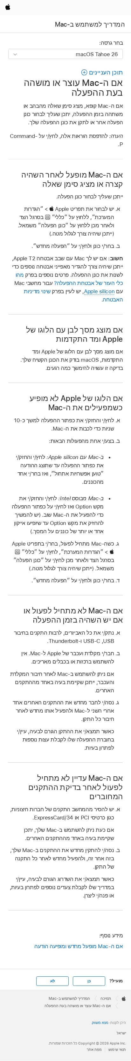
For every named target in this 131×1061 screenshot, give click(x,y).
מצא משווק (100, 1022)
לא (52, 981)
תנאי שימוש (117, 1049)
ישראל (121, 1033)
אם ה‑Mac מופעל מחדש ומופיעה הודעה (78, 946)
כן (89, 981)
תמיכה (105, 998)
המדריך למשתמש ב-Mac (90, 24)
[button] (102, 72)
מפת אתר (94, 1049)
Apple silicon (99, 291)
